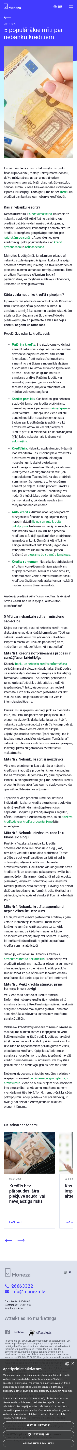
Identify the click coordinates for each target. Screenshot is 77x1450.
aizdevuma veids (40, 214)
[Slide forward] (21, 1241)
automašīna (19, 441)
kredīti (64, 192)
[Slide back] (8, 1241)
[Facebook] (17, 1333)
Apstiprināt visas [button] (38, 1425)
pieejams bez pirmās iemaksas (49, 555)
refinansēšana (34, 247)
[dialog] (38, 1404)
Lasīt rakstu (16, 1222)
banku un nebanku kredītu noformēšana (41, 664)
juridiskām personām (18, 237)
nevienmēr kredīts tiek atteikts (24, 959)
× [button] (72, 1363)
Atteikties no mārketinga (30, 1318)
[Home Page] (13, 6)
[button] (38, 1434)
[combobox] (67, 1364)
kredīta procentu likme (38, 821)
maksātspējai (59, 408)
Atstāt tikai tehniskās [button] (38, 1443)
